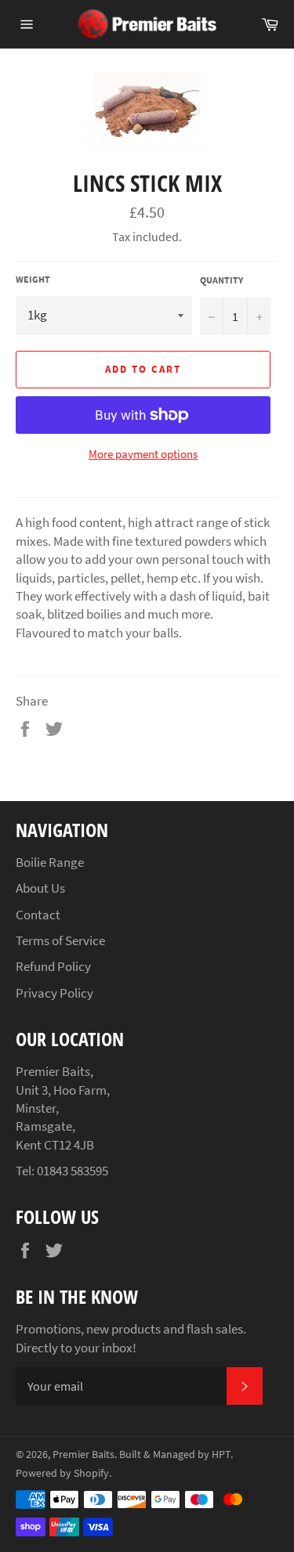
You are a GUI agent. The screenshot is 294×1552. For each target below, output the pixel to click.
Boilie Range (50, 862)
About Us (40, 888)
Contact (38, 914)
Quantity (221, 280)
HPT (221, 1454)
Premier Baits (83, 1454)
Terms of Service (60, 940)
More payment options (143, 453)
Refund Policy (53, 966)
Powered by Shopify (62, 1473)
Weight (33, 279)
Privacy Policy (54, 993)
